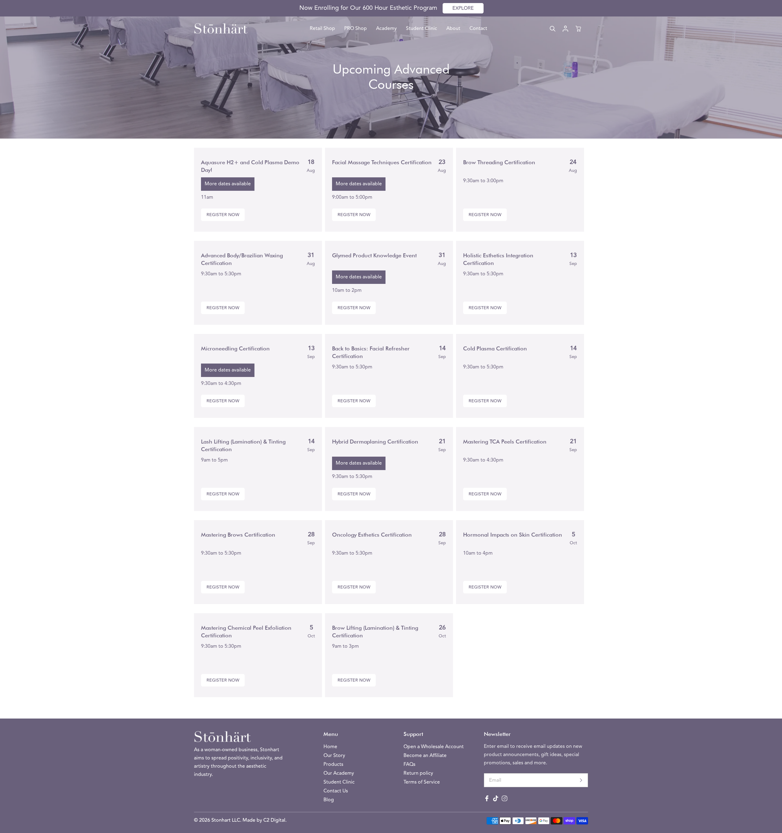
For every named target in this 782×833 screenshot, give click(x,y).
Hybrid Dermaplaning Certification (375, 441)
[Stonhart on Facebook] (487, 800)
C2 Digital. (275, 820)
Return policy (418, 773)
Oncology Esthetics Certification (372, 534)
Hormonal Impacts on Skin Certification (512, 534)
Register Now (222, 215)
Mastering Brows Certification (238, 534)
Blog (328, 800)
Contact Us (335, 791)
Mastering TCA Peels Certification (504, 441)
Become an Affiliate (425, 755)
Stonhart (221, 820)
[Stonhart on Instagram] (504, 800)
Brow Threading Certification (499, 162)
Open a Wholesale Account (434, 746)
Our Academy (338, 773)
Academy (386, 28)
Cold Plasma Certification (495, 348)
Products (333, 764)
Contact (478, 28)
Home (330, 746)
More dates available (228, 184)
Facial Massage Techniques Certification (382, 162)
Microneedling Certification (235, 348)
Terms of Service (422, 782)
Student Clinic (421, 28)
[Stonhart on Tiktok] (496, 800)
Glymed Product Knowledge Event (374, 255)
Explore (463, 8)
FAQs (409, 764)
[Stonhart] (220, 28)
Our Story (334, 755)
